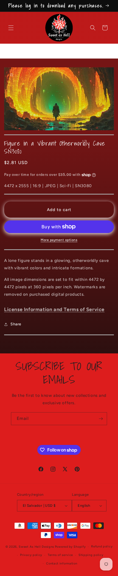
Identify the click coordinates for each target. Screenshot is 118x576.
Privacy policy (31, 555)
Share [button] (15, 324)
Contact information (61, 563)
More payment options (59, 240)
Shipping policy (90, 555)
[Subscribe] (101, 418)
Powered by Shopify (70, 547)
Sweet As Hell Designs (36, 547)
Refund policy (102, 546)
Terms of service (60, 555)
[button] (11, 28)
